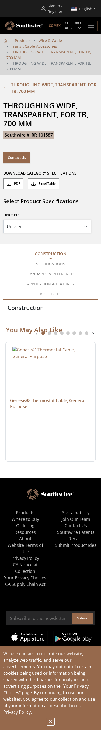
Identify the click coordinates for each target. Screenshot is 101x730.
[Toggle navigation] (91, 26)
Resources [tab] (50, 293)
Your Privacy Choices (25, 578)
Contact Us (17, 157)
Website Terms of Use (25, 548)
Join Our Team (75, 519)
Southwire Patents (76, 532)
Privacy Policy (17, 712)
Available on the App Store (28, 637)
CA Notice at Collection (25, 568)
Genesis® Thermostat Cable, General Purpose (48, 403)
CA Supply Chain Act (25, 584)
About (25, 539)
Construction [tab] (51, 253)
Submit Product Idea (76, 545)
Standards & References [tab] (50, 273)
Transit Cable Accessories (34, 46)
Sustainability (75, 513)
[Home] (5, 40)
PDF (16, 183)
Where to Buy (25, 519)
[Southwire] (24, 26)
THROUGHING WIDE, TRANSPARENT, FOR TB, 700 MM (53, 88)
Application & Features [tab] (50, 283)
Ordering (25, 526)
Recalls (76, 539)
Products (23, 40)
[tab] (43, 333)
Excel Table (47, 183)
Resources (25, 532)
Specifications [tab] (50, 263)
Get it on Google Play (73, 637)
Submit (83, 618)
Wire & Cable (50, 40)
